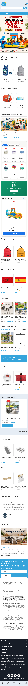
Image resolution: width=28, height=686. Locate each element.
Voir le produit (14, 233)
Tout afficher (22, 431)
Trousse (21, 105)
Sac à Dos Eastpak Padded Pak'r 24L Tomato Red (6, 260)
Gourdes (17, 145)
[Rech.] (20, 683)
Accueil (2, 683)
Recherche (25, 8)
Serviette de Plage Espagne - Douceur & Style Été (20, 288)
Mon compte (8, 683)
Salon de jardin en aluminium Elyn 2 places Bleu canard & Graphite (20, 317)
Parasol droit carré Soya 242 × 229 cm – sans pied (7, 346)
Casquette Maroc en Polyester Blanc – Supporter (6, 385)
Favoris (14, 683)
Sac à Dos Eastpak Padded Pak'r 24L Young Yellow (21, 260)
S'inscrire (6, 575)
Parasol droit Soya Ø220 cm (21, 346)
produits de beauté (13, 598)
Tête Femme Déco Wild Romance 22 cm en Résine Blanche (20, 487)
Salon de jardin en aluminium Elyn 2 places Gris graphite (7, 317)
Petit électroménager (7, 597)
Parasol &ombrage (6, 329)
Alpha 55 (10, 678)
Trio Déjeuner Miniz (7, 134)
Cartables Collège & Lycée (7, 79)
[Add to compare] (12, 120)
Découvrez (14, 34)
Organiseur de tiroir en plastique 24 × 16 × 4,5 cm (20, 458)
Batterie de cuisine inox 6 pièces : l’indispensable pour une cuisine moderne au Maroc (14, 550)
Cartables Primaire (21, 79)
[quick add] (12, 124)
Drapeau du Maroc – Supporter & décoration (20, 385)
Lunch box (5, 145)
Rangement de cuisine (15, 597)
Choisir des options (7, 425)
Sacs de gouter (11, 145)
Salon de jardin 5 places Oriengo (11, 418)
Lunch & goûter (7, 105)
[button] (26, 4)
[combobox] (14, 8)
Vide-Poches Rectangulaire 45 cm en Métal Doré (7, 487)
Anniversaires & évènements (8, 599)
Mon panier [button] (26, 683)
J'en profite (14, 191)
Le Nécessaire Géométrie (20, 134)
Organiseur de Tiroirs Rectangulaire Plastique (7, 458)
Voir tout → (23, 143)
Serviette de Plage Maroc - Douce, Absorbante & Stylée (6, 288)
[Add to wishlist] (20, 399)
